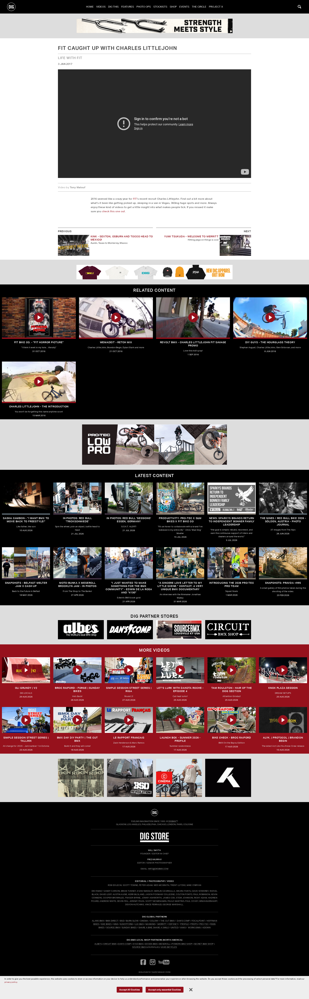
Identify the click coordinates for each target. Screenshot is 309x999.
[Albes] (81, 629)
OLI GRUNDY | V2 (26, 687)
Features (127, 6)
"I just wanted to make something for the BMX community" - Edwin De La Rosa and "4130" (129, 587)
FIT (135, 198)
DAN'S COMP (183, 921)
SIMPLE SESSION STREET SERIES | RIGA (128, 689)
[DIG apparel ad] (154, 272)
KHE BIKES (106, 924)
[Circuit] (228, 629)
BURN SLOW (132, 921)
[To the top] (154, 812)
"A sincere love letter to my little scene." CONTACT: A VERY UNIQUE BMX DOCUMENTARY (180, 586)
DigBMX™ (173, 821)
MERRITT (162, 924)
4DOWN (206, 927)
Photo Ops (143, 6)
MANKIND (150, 924)
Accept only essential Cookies (164, 989)
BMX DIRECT (112, 921)
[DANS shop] (130, 629)
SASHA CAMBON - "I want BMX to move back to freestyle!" (26, 520)
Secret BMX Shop (204, 944)
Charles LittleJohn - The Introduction (39, 406)
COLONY (154, 921)
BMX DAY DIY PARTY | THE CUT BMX (77, 739)
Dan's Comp (124, 944)
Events (184, 6)
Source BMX (139, 947)
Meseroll (164, 944)
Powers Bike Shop (182, 944)
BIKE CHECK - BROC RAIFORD (231, 737)
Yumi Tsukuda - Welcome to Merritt (191, 236)
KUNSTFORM (126, 924)
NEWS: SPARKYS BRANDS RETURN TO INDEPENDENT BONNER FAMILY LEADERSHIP (231, 521)
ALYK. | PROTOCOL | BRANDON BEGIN (283, 739)
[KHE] (228, 778)
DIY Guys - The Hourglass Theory (270, 342)
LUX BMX (139, 924)
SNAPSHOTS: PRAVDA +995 (283, 582)
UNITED (174, 927)
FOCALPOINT (198, 921)
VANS (183, 927)
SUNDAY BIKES (129, 927)
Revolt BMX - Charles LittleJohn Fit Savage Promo (193, 344)
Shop (173, 6)
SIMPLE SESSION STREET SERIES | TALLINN (26, 739)
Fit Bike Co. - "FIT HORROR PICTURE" (39, 342)
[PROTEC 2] (154, 444)
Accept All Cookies (129, 989)
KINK (115, 924)
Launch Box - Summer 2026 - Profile (180, 739)
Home (90, 6)
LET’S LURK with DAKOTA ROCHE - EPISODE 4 (180, 689)
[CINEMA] (179, 778)
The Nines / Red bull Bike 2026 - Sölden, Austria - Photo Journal (283, 521)
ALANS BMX (98, 921)
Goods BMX (151, 944)
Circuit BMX (110, 944)
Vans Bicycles (169, 947)
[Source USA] (179, 629)
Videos (101, 6)
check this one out (113, 211)
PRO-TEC (204, 924)
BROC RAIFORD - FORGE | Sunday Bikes (77, 689)
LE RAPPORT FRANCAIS (128, 737)
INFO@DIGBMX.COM (158, 869)
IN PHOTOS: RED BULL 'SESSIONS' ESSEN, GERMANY (129, 520)
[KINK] (154, 26)
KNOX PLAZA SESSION (283, 687)
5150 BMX (138, 944)
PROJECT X (216, 6)
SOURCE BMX (113, 927)
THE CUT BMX (167, 921)
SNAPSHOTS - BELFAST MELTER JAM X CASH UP (26, 584)
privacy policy (11, 982)
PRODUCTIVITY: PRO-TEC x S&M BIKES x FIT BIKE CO (180, 520)
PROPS (194, 924)
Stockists (160, 6)
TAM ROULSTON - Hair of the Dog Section (231, 689)
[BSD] (130, 778)
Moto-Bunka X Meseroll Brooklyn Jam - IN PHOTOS (77, 584)
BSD (122, 921)
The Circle (199, 6)
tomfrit (154, 972)
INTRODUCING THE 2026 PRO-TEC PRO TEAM (231, 584)
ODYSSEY (173, 924)
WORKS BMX (194, 927)
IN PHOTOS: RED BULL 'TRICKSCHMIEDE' (77, 520)
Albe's (98, 944)
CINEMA (144, 921)
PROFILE (184, 924)
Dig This (113, 6)
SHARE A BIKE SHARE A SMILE (153, 927)
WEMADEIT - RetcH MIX (116, 342)
